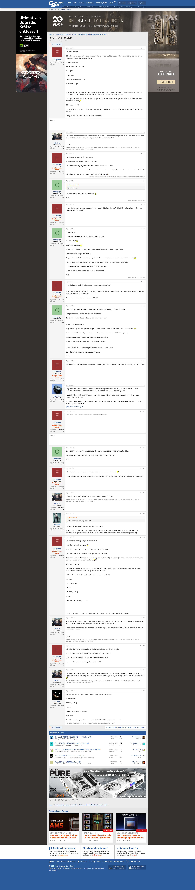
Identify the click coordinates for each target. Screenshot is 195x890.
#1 (144, 48)
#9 (144, 361)
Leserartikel (61, 9)
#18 (144, 646)
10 (120, 841)
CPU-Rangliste (142, 7)
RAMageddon (79, 7)
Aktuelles (51, 9)
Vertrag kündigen (89, 868)
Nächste (57, 44)
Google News (96, 862)
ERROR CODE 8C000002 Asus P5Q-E (69, 755)
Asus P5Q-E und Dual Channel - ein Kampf (72, 743)
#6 (144, 229)
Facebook (83, 862)
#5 (144, 204)
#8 (144, 306)
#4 (144, 181)
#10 (144, 385)
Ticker (68, 3)
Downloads (90, 3)
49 (86, 841)
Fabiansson (53, 41)
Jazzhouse (58, 757)
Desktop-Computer (75, 739)
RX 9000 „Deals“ (104, 7)
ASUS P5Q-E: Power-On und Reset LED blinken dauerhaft (77, 749)
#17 (144, 618)
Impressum (52, 868)
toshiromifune (59, 745)
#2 (144, 132)
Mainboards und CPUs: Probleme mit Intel (79, 751)
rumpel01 (138, 738)
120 (53, 841)
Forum (111, 3)
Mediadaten (66, 868)
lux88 (56, 764)
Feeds (53, 862)
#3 (144, 153)
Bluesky (72, 862)
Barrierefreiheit (99, 868)
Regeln (68, 9)
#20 (144, 691)
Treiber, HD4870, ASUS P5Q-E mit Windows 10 (73, 737)
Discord (62, 862)
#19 (144, 670)
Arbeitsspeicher (77, 745)
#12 (144, 447)
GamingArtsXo (137, 763)
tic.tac (139, 757)
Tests (75, 3)
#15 (144, 514)
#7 (144, 282)
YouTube (137, 862)
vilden (56, 751)
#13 (144, 468)
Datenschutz (52, 870)
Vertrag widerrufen (76, 868)
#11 (144, 411)
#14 (144, 493)
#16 (144, 537)
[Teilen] (141, 48)
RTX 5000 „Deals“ (91, 7)
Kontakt (59, 868)
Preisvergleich (101, 3)
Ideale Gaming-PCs (117, 7)
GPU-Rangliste (130, 7)
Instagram (108, 862)
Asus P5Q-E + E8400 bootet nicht (68, 762)
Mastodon (120, 862)
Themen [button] (81, 3)
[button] (55, 9)
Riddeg (57, 739)
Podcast (69, 7)
